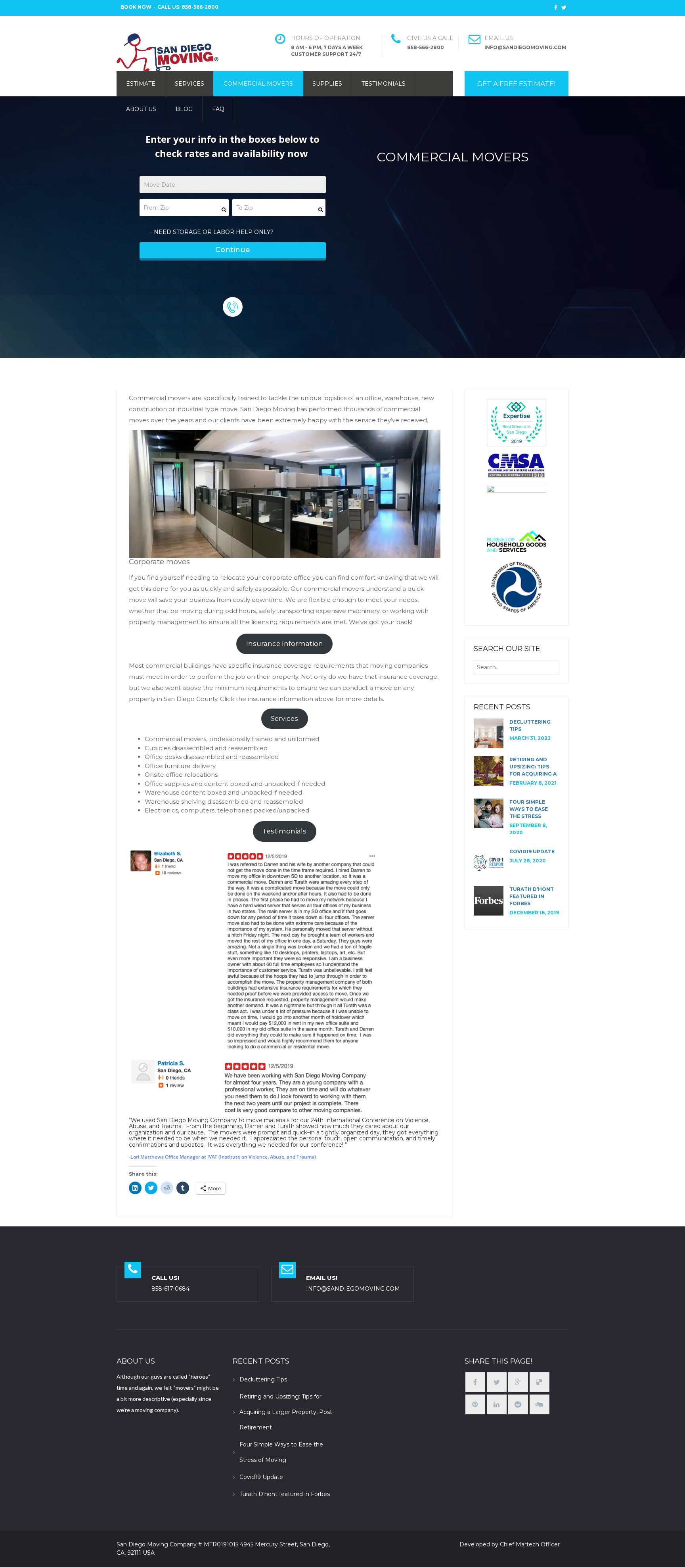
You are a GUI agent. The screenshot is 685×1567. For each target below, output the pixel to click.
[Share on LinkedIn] (496, 1404)
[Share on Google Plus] (518, 1382)
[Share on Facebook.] (475, 1382)
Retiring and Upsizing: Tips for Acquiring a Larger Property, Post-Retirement (286, 1412)
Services (189, 83)
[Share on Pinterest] (475, 1404)
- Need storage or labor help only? (212, 232)
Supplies (327, 83)
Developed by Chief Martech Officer (509, 1544)
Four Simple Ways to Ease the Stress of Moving (281, 1452)
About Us (141, 109)
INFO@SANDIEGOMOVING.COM (353, 1288)
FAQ (218, 109)
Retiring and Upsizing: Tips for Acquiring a (533, 767)
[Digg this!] (539, 1404)
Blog (184, 109)
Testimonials (384, 83)
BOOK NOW (136, 7)
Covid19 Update (532, 851)
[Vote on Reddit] (518, 1404)
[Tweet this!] (496, 1382)
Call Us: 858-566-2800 (187, 7)
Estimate (140, 83)
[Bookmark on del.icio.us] (539, 1382)
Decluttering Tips (263, 1379)
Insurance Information (284, 643)
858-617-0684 (170, 1288)
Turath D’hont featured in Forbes (531, 896)
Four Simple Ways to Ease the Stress (528, 809)
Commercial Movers (258, 83)
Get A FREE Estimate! (516, 84)
